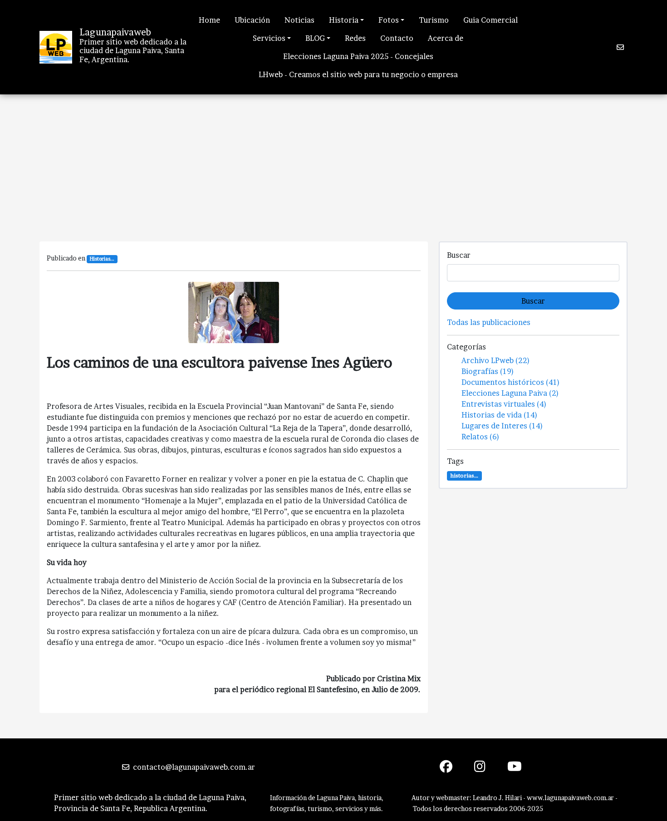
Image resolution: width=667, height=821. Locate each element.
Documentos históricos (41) (510, 382)
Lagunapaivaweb (115, 32)
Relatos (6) (480, 436)
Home (209, 20)
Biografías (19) (487, 371)
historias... (464, 475)
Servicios (269, 38)
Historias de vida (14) (499, 414)
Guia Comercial (490, 20)
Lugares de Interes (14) (502, 425)
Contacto (396, 38)
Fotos (388, 20)
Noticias (299, 20)
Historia (343, 20)
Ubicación (252, 20)
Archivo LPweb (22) (495, 360)
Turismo (434, 20)
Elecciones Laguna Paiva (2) (510, 393)
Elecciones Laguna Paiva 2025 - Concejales (358, 56)
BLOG (315, 38)
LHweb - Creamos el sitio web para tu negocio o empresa (358, 74)
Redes (355, 38)
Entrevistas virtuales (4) (504, 403)
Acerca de (445, 38)
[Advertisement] (333, 162)
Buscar (459, 255)
